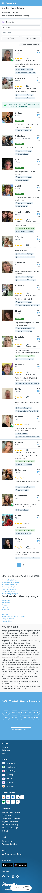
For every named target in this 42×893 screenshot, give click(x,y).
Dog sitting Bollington (9, 587)
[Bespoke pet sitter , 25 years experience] (21, 170)
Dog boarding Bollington (10, 580)
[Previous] (15, 565)
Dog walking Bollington (9, 584)
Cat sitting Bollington (9, 589)
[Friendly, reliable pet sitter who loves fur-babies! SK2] (21, 453)
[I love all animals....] (21, 524)
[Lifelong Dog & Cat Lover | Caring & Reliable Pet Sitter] (21, 548)
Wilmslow (5, 614)
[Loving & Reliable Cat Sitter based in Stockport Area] (21, 61)
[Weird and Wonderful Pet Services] (21, 145)
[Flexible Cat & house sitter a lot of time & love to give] (21, 426)
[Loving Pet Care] (21, 221)
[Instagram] (13, 876)
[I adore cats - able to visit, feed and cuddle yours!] (21, 196)
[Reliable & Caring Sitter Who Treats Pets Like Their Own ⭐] (21, 121)
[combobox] (21, 22)
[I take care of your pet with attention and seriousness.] (21, 480)
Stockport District (8, 619)
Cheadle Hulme (7, 621)
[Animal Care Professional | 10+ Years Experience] (21, 271)
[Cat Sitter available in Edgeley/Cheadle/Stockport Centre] (21, 348)
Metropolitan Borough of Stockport (13, 616)
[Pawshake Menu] (2, 3)
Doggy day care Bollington (10, 582)
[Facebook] (3, 876)
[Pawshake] (12, 3)
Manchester (6, 603)
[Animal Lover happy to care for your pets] (21, 400)
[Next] (27, 565)
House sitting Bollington (10, 594)
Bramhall (4, 612)
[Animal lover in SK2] (21, 247)
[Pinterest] (18, 876)
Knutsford (5, 607)
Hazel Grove (6, 610)
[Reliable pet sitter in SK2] (21, 295)
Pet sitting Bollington (9, 591)
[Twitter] (8, 876)
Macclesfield (6, 600)
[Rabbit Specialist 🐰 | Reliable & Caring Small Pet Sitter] (21, 374)
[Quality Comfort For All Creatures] (21, 88)
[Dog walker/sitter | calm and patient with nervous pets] (21, 321)
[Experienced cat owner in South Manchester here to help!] (21, 503)
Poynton (4, 605)
